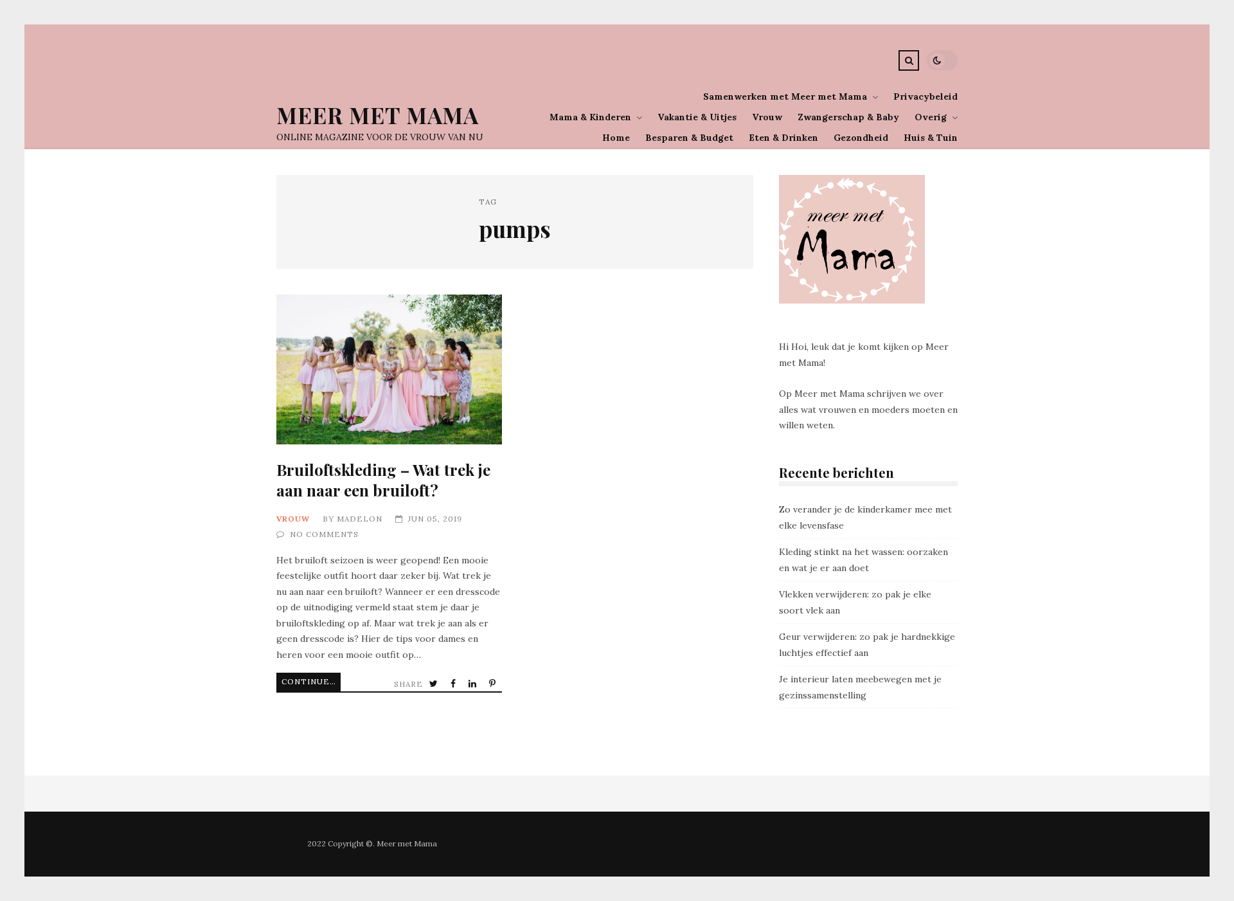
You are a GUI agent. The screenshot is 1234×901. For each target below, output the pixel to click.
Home (616, 137)
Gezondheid (861, 137)
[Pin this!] (493, 684)
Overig (931, 117)
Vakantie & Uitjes (697, 117)
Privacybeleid (925, 96)
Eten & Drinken (783, 137)
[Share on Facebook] (454, 684)
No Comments (324, 534)
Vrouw (767, 117)
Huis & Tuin (931, 137)
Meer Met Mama (377, 115)
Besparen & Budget (689, 137)
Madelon (359, 518)
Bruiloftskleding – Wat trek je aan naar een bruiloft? (389, 369)
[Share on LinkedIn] (474, 684)
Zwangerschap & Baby (848, 117)
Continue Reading (311, 681)
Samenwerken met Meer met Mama (785, 96)
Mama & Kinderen (590, 117)
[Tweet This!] (434, 684)
